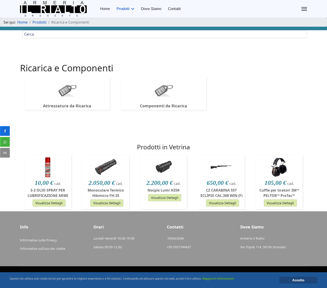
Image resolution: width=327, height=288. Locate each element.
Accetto (298, 280)
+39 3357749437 (179, 247)
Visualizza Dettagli (49, 203)
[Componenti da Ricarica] (163, 89)
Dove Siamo (151, 9)
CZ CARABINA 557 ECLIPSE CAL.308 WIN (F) (221, 193)
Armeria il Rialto (252, 238)
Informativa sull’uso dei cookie (42, 248)
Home (105, 9)
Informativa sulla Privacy (38, 240)
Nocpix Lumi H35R (163, 190)
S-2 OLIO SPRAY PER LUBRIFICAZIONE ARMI (48, 193)
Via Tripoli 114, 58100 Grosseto (263, 247)
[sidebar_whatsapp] (5, 142)
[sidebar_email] (5, 153)
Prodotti (123, 9)
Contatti (174, 9)
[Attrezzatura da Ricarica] (67, 89)
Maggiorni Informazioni (218, 278)
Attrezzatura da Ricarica (67, 105)
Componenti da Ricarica (163, 105)
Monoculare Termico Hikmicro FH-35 (106, 193)
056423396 (176, 238)
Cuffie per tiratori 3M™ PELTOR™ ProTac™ (279, 193)
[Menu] (304, 9)
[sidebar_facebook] (5, 131)
